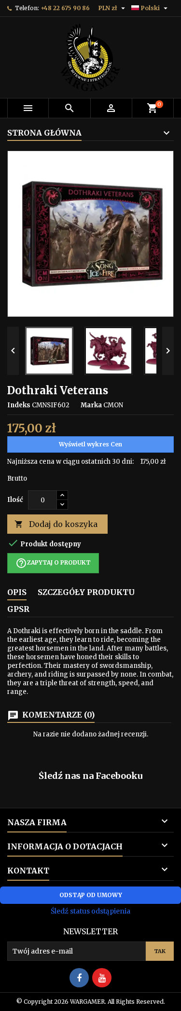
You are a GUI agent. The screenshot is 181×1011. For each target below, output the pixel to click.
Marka (91, 405)
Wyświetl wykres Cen (90, 444)
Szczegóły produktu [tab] (86, 592)
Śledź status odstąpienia (90, 911)
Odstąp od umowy (90, 895)
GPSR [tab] (18, 609)
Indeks (18, 405)
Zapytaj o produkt (53, 563)
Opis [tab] (17, 592)
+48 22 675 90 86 (65, 8)
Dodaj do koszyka (55, 524)
